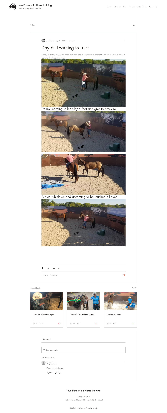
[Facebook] (157, 7)
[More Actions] (124, 362)
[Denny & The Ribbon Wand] (83, 301)
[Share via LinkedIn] (54, 268)
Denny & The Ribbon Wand (82, 314)
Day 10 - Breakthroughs (43, 314)
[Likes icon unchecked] (48, 372)
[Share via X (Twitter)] (48, 268)
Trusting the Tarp (114, 314)
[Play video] (83, 83)
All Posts (32, 25)
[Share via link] (59, 268)
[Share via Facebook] (42, 268)
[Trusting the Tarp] (120, 301)
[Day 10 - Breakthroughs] (46, 301)
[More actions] (124, 40)
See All (134, 288)
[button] (134, 25)
